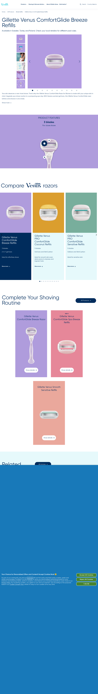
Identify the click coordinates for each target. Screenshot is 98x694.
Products (23, 4)
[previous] (30, 61)
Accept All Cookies (86, 575)
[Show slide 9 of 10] (71, 90)
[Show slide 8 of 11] (52, 281)
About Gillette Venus (52, 4)
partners (30, 578)
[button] (6, 103)
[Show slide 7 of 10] (62, 90)
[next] (79, 61)
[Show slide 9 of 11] (54, 281)
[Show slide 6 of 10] (20, 84)
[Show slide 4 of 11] (45, 281)
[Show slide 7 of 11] (50, 281)
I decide (86, 584)
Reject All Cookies (86, 579)
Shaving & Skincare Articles (36, 4)
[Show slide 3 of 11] (43, 281)
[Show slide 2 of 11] (41, 281)
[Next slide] (96, 234)
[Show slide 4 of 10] (20, 66)
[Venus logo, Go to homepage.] (4, 4)
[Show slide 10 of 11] (56, 281)
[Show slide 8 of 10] (66, 90)
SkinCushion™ (63, 4)
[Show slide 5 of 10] (20, 75)
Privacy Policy (6, 582)
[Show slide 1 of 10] (20, 38)
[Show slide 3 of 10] (20, 57)
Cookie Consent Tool (17, 584)
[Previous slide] (2, 234)
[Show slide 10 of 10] (76, 90)
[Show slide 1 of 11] (39, 281)
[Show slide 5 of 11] (47, 281)
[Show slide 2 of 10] (20, 48)
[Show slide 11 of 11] (58, 281)
